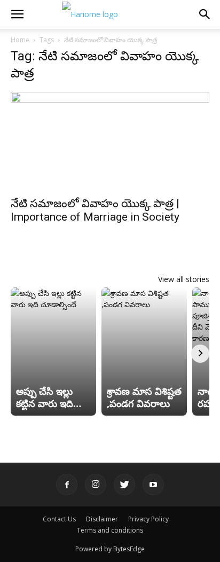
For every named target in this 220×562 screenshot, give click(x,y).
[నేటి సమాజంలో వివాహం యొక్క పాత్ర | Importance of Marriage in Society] (110, 141)
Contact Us (59, 519)
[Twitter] (124, 484)
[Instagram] (95, 484)
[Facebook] (66, 484)
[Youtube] (153, 484)
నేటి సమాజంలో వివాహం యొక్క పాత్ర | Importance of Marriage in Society (95, 210)
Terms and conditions (110, 530)
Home (20, 39)
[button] (17, 14)
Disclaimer (102, 519)
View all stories (183, 279)
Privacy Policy (148, 519)
